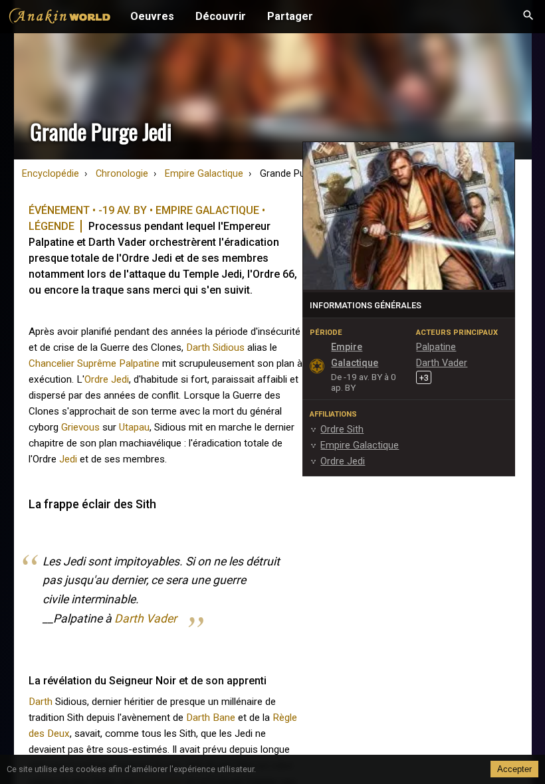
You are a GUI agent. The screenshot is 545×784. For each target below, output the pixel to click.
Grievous (80, 427)
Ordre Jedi (106, 379)
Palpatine (139, 363)
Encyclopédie (50, 173)
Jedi (68, 459)
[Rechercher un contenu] (528, 17)
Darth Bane (210, 718)
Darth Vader (145, 618)
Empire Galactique (204, 173)
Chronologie (122, 173)
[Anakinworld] (60, 18)
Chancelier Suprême (72, 363)
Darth (41, 702)
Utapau (134, 427)
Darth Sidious (215, 347)
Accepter (514, 769)
